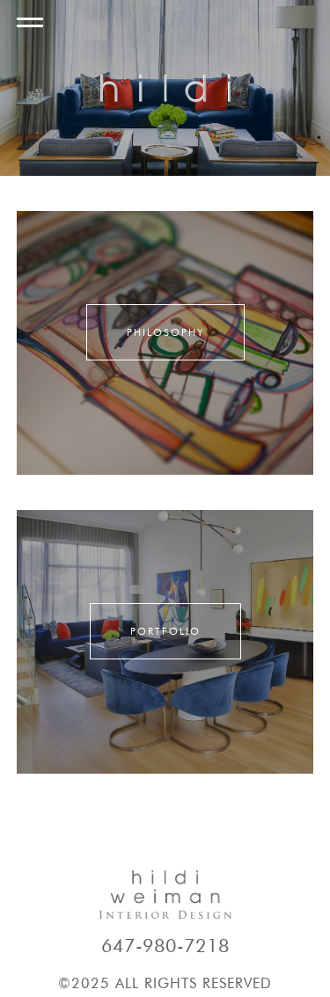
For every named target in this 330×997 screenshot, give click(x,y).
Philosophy (165, 332)
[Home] (165, 88)
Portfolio (165, 631)
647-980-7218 (165, 946)
